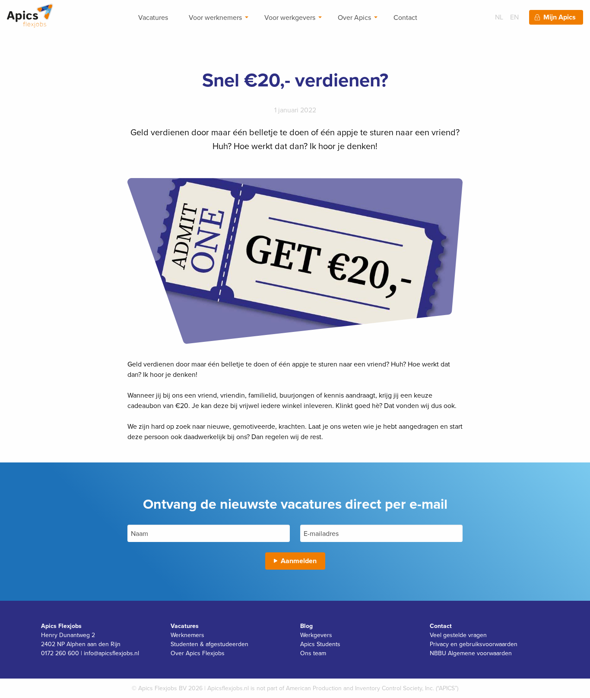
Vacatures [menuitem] (153, 17)
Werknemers (187, 635)
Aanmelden (299, 561)
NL (499, 17)
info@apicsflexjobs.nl (111, 653)
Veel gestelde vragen (458, 635)
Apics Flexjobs (61, 626)
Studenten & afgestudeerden (209, 644)
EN (514, 17)
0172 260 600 (60, 653)
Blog (306, 626)
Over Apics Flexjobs (198, 653)
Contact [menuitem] (405, 17)
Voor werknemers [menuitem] (215, 17)
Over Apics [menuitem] (354, 17)
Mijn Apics (559, 17)
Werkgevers (316, 635)
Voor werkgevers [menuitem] (289, 17)
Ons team (313, 653)
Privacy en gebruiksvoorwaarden (473, 644)
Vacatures (185, 626)
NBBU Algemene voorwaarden (471, 653)
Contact (441, 626)
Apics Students (320, 644)
